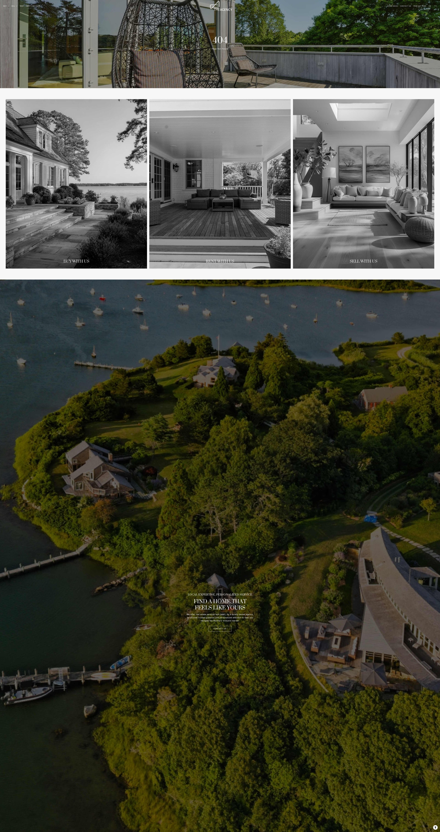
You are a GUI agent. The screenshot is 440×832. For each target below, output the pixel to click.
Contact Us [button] (220, 629)
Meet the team (33, 6)
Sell (13, 6)
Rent (22, 6)
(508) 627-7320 (419, 6)
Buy (5, 6)
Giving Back (392, 6)
